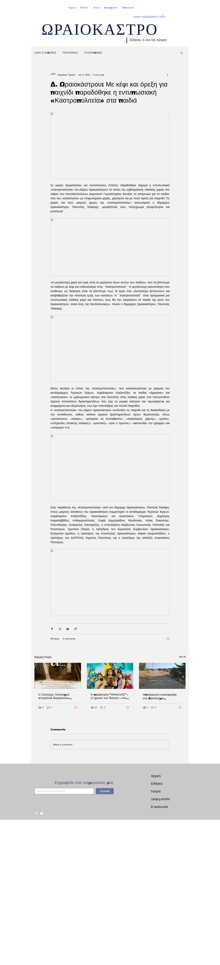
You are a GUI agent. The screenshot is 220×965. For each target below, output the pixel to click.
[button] (181, 52)
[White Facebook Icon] (36, 813)
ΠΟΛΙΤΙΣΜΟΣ (70, 52)
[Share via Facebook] (51, 628)
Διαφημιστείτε (160, 799)
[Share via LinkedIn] (67, 628)
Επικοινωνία (159, 807)
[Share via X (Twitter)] (59, 628)
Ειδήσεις (157, 784)
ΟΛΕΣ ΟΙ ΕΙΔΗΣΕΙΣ (45, 52)
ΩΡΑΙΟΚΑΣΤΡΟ (100, 32)
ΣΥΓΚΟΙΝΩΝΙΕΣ (93, 52)
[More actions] (168, 75)
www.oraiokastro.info (149, 16)
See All (182, 656)
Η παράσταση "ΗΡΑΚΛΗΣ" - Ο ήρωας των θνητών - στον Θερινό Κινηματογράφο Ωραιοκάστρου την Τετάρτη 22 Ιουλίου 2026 (109, 696)
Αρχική (156, 776)
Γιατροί (156, 791)
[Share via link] (75, 628)
